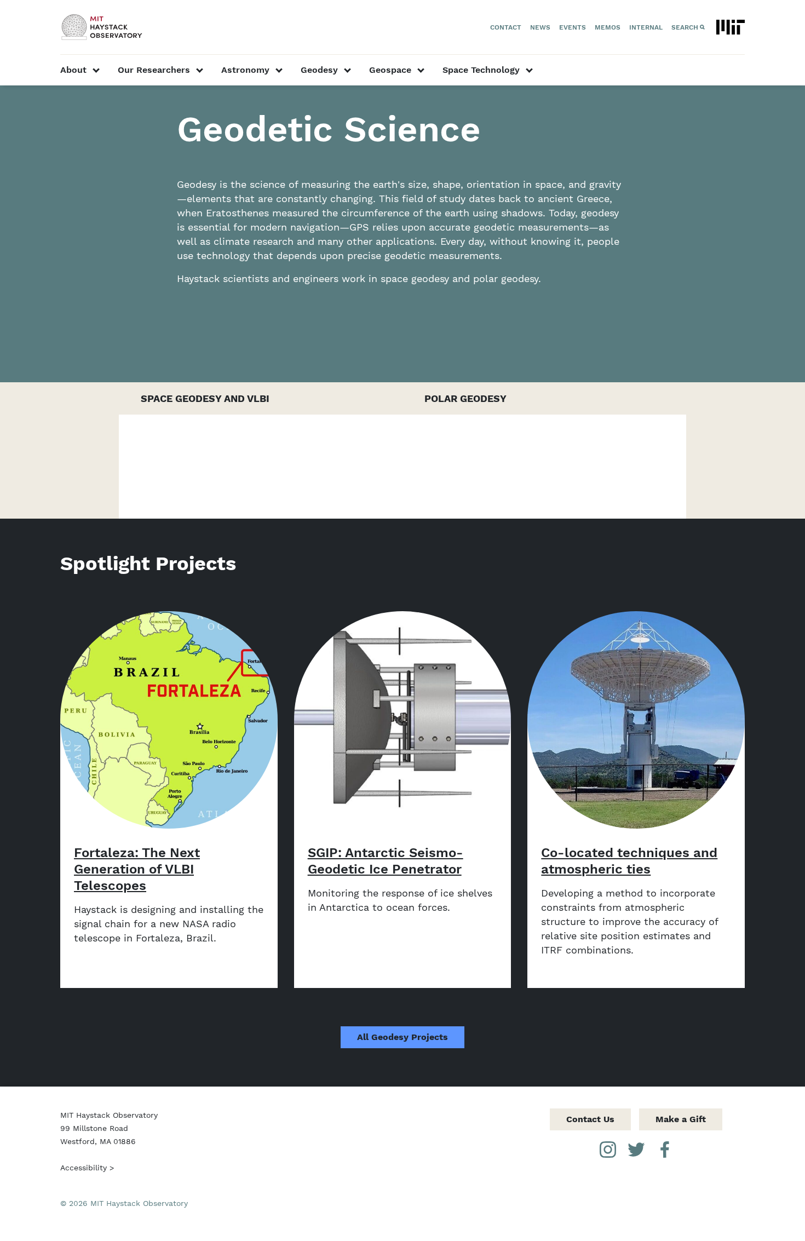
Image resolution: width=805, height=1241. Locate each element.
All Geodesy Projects (402, 1037)
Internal (646, 27)
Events (572, 27)
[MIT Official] (730, 27)
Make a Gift (681, 1119)
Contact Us (590, 1119)
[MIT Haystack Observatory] (102, 27)
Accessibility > (87, 1167)
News (540, 27)
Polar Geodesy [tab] (465, 398)
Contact (505, 27)
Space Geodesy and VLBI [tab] (205, 398)
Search (684, 27)
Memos (607, 27)
